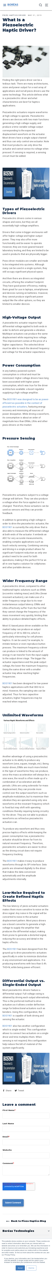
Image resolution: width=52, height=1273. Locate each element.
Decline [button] (31, 1268)
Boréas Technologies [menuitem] (18, 1230)
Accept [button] (20, 1268)
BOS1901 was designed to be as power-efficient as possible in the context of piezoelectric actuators (26, 403)
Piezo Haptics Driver (14, 15)
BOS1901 (7, 527)
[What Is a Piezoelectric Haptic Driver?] (26, 488)
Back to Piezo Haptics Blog (28, 1221)
